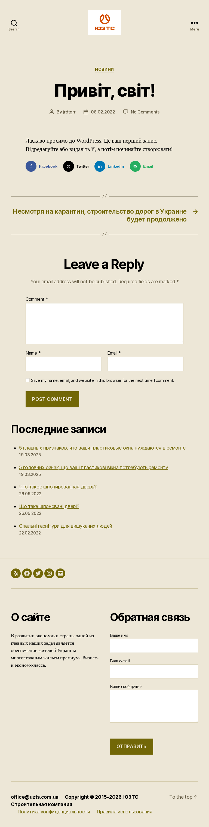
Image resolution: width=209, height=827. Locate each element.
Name (33, 353)
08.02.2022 (103, 112)
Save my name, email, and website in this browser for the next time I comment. (102, 380)
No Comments (145, 112)
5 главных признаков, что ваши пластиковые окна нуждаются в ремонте (102, 448)
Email (114, 353)
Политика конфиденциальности (53, 811)
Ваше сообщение (126, 686)
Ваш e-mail (120, 661)
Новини (104, 69)
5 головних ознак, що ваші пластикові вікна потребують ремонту (93, 467)
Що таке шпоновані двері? (49, 506)
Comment (37, 299)
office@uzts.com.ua (35, 797)
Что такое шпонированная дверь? (58, 487)
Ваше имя (119, 635)
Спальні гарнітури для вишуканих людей (65, 526)
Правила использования (124, 811)
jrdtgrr (69, 112)
